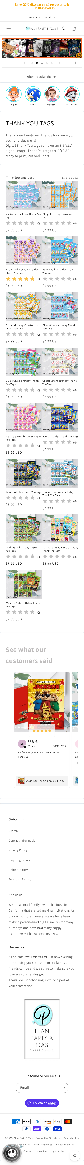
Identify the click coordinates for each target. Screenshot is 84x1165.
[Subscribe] (63, 1088)
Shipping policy (65, 1144)
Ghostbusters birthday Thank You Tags (59, 382)
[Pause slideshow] (77, 62)
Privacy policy (22, 1144)
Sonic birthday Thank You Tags (60, 436)
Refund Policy (18, 870)
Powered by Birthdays (47, 1137)
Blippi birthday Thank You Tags (57, 215)
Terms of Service (20, 879)
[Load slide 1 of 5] (31, 62)
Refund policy (71, 1137)
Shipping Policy (19, 860)
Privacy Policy (18, 850)
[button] (8, 28)
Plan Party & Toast (24, 1137)
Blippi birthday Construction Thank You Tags (23, 326)
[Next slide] (59, 62)
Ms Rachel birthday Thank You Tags (23, 215)
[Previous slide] (24, 62)
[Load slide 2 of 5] (36, 62)
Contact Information (23, 840)
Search (13, 831)
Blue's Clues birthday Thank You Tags (58, 326)
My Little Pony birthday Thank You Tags (23, 438)
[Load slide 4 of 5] (47, 62)
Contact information (35, 1151)
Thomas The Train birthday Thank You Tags (58, 493)
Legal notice (58, 1151)
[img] (20, 279)
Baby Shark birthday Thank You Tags (58, 271)
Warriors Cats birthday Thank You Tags (23, 604)
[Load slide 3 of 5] (42, 62)
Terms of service (43, 1144)
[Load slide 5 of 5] (52, 62)
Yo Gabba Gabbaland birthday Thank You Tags (60, 549)
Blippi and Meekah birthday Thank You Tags (22, 271)
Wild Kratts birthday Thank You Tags (21, 549)
